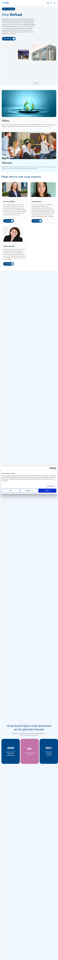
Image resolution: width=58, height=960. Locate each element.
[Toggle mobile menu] (54, 3)
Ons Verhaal (11, 9)
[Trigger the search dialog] (51, 3)
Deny (10, 490)
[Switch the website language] (48, 3)
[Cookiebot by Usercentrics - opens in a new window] (50, 468)
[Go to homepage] (5, 3)
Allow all (47, 490)
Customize (28, 490)
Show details (50, 486)
